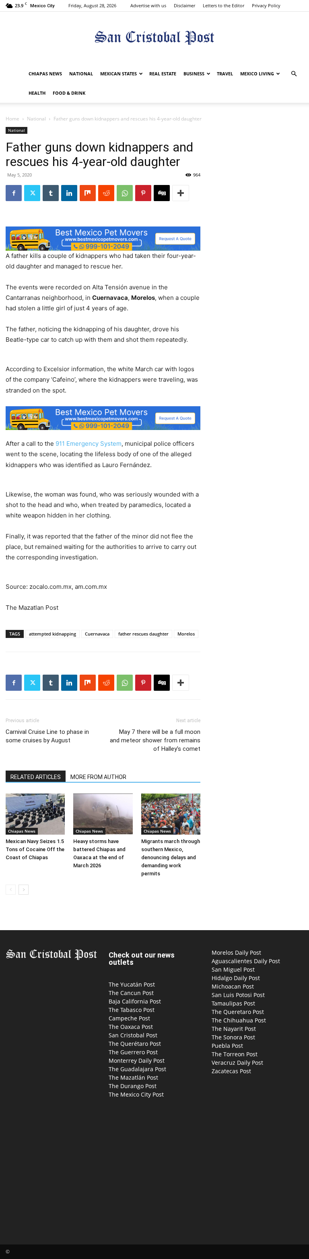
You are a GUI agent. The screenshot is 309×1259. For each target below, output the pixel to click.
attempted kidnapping (52, 634)
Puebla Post (227, 1045)
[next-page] (24, 890)
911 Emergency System (89, 443)
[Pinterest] (143, 193)
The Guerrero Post (133, 1052)
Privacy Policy (266, 5)
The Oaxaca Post (131, 1026)
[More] (180, 193)
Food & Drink (69, 93)
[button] (293, 74)
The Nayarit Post (234, 1029)
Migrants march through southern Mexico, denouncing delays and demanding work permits (170, 857)
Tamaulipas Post (233, 1003)
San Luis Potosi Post (238, 995)
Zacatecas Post (231, 1071)
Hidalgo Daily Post (236, 978)
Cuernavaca (97, 634)
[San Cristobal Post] (154, 38)
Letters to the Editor (223, 5)
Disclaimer (184, 5)
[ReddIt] (106, 193)
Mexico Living (257, 74)
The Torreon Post (235, 1054)
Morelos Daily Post (236, 952)
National (81, 74)
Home (12, 118)
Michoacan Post (233, 986)
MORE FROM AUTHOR (98, 777)
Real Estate (162, 74)
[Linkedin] (69, 193)
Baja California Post (135, 1001)
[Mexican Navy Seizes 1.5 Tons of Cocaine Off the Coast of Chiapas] (35, 814)
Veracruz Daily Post (237, 1062)
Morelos (186, 634)
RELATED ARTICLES (35, 777)
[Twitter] (32, 193)
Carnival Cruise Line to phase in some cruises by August (47, 736)
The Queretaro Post (238, 1012)
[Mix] (88, 193)
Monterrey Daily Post (137, 1060)
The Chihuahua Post (239, 1020)
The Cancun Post (131, 993)
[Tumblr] (51, 193)
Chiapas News (45, 74)
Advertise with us (148, 5)
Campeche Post (129, 1018)
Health (37, 93)
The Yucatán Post (132, 984)
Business (193, 74)
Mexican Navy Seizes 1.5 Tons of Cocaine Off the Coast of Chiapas (35, 849)
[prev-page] (11, 890)
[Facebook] (14, 193)
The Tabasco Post (131, 1010)
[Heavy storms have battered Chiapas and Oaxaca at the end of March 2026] (102, 814)
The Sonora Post (233, 1037)
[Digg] (162, 193)
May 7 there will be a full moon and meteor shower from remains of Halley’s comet (155, 740)
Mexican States (118, 74)
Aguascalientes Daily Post (246, 961)
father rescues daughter (143, 634)
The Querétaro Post (135, 1043)
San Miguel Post (233, 969)
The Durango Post (133, 1086)
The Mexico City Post (136, 1094)
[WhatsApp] (125, 193)
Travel (225, 74)
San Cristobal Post (133, 1035)
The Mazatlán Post (133, 1077)
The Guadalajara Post (137, 1069)
